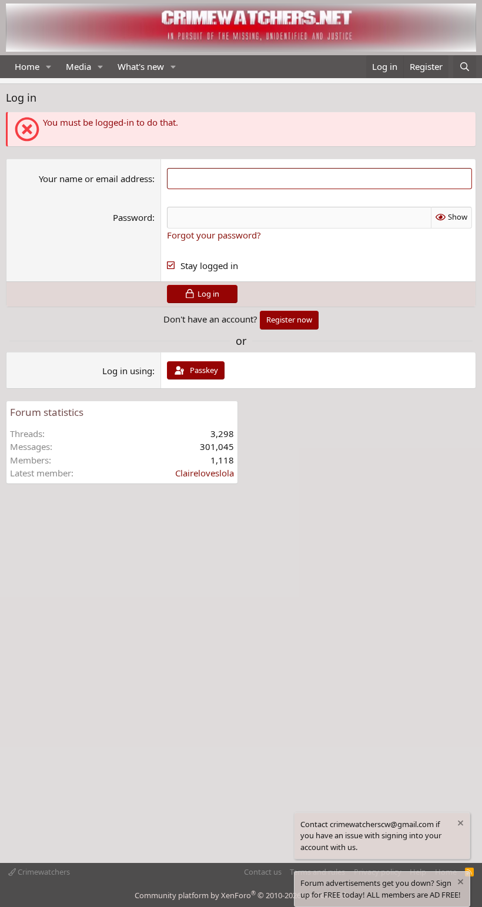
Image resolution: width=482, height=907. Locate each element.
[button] (49, 66)
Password (132, 217)
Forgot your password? (214, 235)
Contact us (263, 871)
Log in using (127, 371)
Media (78, 66)
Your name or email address (95, 178)
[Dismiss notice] (459, 824)
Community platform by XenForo (241, 895)
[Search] (464, 66)
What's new (141, 66)
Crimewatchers (43, 871)
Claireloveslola (204, 473)
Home (27, 66)
